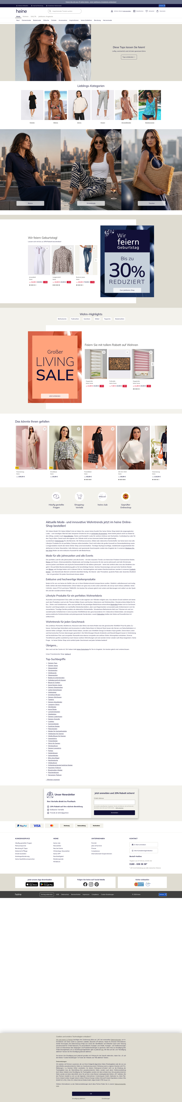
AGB (57, 894)
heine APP (56, 854)
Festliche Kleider (54, 726)
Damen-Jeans (53, 665)
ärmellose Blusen (54, 695)
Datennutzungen (116, 1040)
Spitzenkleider (53, 755)
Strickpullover (53, 746)
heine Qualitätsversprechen (25, 859)
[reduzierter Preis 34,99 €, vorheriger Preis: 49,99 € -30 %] (39, 260)
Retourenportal (20, 846)
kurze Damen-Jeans (55, 685)
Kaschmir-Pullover (54, 768)
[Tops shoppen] (53, 52)
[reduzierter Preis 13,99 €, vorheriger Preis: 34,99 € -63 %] (96, 364)
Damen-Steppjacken (55, 687)
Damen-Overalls (54, 719)
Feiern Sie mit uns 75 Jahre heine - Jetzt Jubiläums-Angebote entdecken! (91, 2)
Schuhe (53, 20)
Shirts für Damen (54, 743)
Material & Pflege (21, 851)
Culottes (51, 721)
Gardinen (87, 319)
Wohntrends (59, 541)
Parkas (50, 751)
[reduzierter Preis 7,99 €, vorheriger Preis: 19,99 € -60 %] (119, 364)
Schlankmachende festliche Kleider (60, 765)
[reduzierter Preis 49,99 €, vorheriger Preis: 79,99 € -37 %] (86, 260)
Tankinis (51, 699)
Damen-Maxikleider (55, 702)
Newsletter (57, 846)
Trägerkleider (53, 741)
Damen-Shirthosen (55, 697)
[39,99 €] (133, 448)
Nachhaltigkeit (58, 856)
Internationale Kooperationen (101, 854)
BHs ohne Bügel (53, 758)
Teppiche (107, 319)
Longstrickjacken (54, 712)
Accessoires (63, 20)
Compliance (95, 851)
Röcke (48, 562)
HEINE (55, 838)
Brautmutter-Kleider (55, 770)
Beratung (97, 20)
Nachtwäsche (53, 760)
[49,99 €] (99, 448)
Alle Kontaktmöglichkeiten (143, 851)
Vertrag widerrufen (47, 894)
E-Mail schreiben (139, 845)
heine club (56, 843)
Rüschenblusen (53, 772)
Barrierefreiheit (75, 894)
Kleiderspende (58, 859)
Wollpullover (52, 763)
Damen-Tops (52, 663)
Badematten (119, 319)
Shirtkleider (52, 707)
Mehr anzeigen (119, 808)
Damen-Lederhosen (55, 716)
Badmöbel (114, 604)
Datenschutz (65, 894)
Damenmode (26, 20)
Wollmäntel (52, 692)
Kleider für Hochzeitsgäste (57, 731)
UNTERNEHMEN (98, 838)
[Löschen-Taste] (79, 11)
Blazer (51, 569)
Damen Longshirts (54, 748)
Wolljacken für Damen (56, 734)
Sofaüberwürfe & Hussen (57, 680)
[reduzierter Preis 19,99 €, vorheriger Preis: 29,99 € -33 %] (62, 260)
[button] (95, 260)
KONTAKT (133, 838)
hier (102, 1050)
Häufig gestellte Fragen (23, 843)
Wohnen (25, 16)
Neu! (18, 20)
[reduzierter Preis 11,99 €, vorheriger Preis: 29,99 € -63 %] (143, 364)
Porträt (93, 843)
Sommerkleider (53, 724)
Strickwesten (52, 670)
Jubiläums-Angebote (45, 16)
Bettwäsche (62, 319)
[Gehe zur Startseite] (21, 11)
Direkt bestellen (20, 854)
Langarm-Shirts (53, 704)
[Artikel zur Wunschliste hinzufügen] (47, 248)
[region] (91, 1067)
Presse (93, 848)
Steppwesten (53, 675)
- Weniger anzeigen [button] (53, 780)
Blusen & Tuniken (54, 682)
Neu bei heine (58, 848)
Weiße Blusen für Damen (57, 736)
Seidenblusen (53, 753)
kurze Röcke (52, 709)
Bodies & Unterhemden (56, 678)
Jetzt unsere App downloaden (40, 880)
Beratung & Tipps (21, 848)
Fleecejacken (52, 729)
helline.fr (68, 654)
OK (91, 1094)
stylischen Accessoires (99, 533)
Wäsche (46, 20)
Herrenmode (107, 20)
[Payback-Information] (163, 894)
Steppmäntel (52, 668)
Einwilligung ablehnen (78, 1098)
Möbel (97, 319)
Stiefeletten (52, 714)
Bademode (37, 20)
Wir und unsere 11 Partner (64, 1040)
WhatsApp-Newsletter (61, 851)
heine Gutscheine (83, 649)
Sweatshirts (52, 738)
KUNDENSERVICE (22, 838)
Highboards (52, 673)
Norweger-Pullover (55, 775)
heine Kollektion (86, 20)
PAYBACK (56, 862)
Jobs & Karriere (96, 846)
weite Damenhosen (55, 690)
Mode (18, 16)
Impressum (86, 894)
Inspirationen (74, 20)
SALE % (33, 16)
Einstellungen (106, 1098)
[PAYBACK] (162, 5)
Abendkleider (68, 536)
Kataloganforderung (22, 856)
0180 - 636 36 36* (138, 864)
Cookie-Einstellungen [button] (107, 894)
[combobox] (69, 11)
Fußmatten (75, 319)
